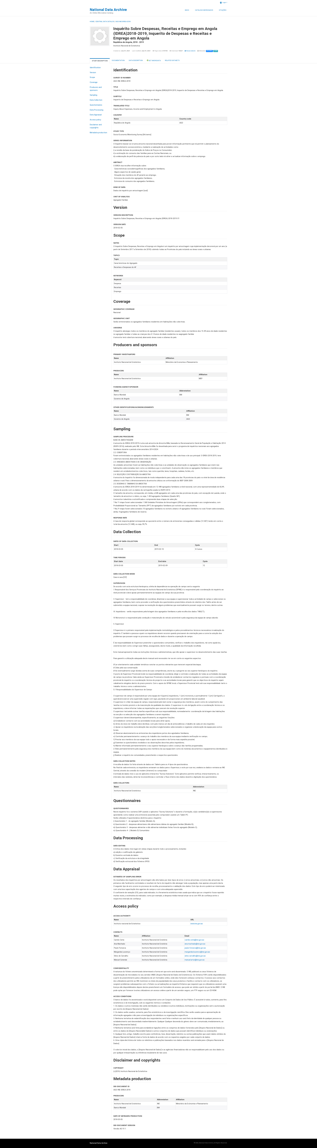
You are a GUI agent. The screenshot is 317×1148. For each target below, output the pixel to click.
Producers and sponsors (96, 88)
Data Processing (96, 110)
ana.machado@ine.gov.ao (195, 944)
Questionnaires (96, 105)
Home (92, 21)
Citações (222, 10)
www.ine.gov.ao (196, 924)
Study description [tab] (100, 61)
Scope (92, 77)
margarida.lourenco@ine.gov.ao (197, 952)
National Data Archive (108, 9)
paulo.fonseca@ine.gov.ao (195, 948)
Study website (190, 51)
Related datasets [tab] (172, 60)
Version (93, 72)
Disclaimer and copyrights (96, 126)
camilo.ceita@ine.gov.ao (194, 940)
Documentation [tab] (118, 60)
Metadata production (98, 133)
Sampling (93, 95)
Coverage (93, 82)
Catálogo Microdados (204, 10)
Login (224, 2)
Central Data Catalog (105, 21)
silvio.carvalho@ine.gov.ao (195, 956)
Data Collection (96, 100)
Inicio (187, 10)
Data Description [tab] (136, 60)
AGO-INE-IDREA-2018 (123, 21)
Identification (95, 68)
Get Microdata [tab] (154, 60)
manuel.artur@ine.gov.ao (195, 960)
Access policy (95, 120)
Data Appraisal (96, 115)
